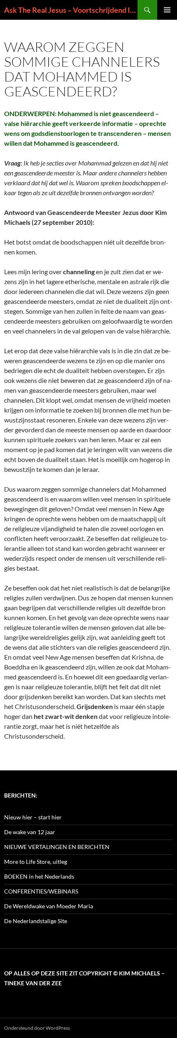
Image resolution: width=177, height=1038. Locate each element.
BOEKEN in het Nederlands (39, 876)
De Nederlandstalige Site (35, 920)
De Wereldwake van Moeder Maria (48, 906)
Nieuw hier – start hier (33, 817)
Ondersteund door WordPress (37, 1028)
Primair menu (167, 10)
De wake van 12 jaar (29, 831)
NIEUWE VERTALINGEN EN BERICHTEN (56, 846)
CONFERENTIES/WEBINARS (41, 891)
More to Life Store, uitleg (35, 861)
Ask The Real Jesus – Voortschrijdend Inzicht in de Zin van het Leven (70, 9)
